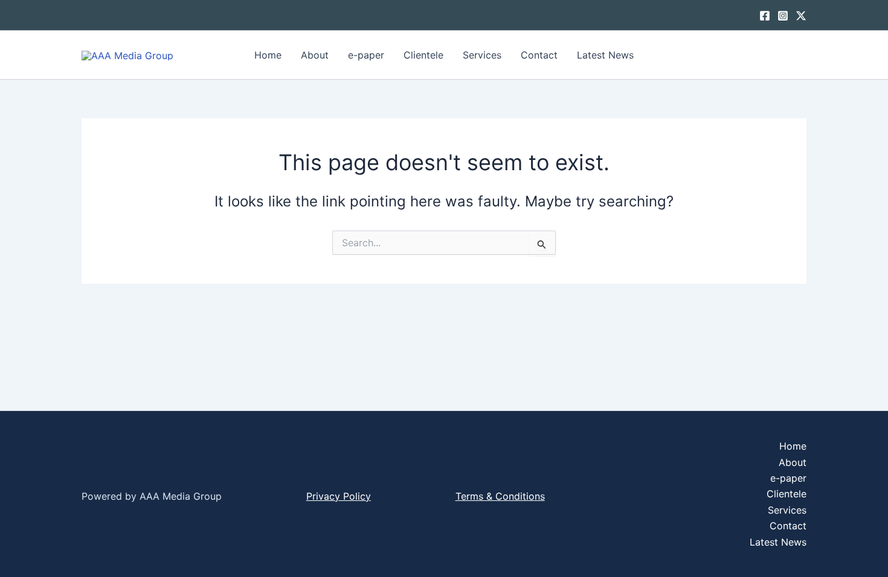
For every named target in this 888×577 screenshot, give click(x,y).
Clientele (423, 55)
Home (268, 55)
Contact (539, 55)
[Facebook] (764, 15)
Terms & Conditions (500, 496)
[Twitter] (801, 15)
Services (482, 55)
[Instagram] (782, 15)
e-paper (366, 55)
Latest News (605, 55)
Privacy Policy (338, 496)
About (315, 55)
